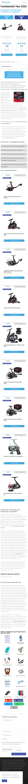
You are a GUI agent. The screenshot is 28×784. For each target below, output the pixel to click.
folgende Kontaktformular (19, 621)
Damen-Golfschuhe (20, 675)
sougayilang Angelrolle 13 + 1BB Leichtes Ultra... (14, 345)
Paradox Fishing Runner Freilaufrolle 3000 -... (13, 383)
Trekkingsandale (7, 697)
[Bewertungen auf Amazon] (6, 273)
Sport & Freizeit (7, 61)
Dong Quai (7, 686)
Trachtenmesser (21, 665)
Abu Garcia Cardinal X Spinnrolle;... (12, 307)
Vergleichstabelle (18, 553)
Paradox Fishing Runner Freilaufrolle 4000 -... (13, 420)
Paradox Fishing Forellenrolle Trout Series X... (12, 197)
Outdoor (13, 61)
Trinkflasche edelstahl (20, 697)
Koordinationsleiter (7, 665)
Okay (4, 780)
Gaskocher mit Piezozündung (20, 643)
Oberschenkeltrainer (20, 686)
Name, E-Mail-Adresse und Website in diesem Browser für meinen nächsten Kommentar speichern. (13, 743)
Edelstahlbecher (20, 654)
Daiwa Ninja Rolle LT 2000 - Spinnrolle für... (13, 494)
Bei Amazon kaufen (7, 54)
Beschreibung (20, 175)
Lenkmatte (7, 654)
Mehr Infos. (16, 777)
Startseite (2, 61)
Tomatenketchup (7, 675)
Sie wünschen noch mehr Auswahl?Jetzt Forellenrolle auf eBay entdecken (14, 75)
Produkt (8, 175)
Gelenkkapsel (7, 642)
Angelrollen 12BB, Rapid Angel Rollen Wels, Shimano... (13, 271)
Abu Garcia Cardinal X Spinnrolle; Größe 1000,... (14, 234)
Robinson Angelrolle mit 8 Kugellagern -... (14, 456)
